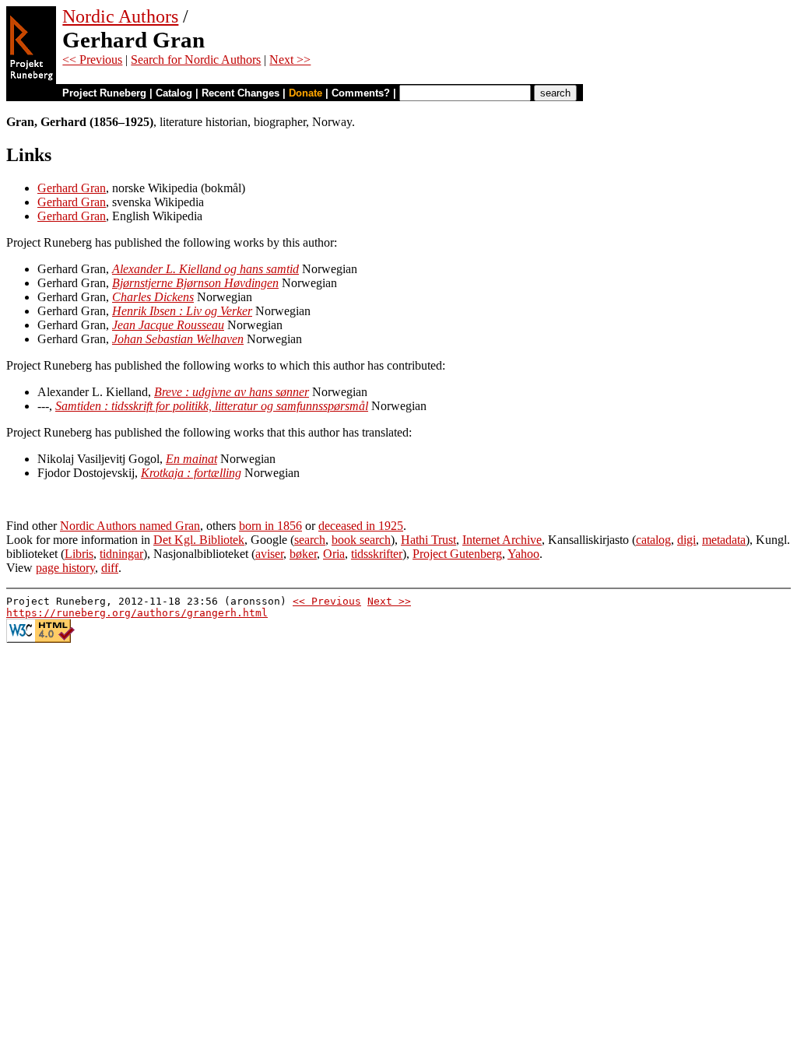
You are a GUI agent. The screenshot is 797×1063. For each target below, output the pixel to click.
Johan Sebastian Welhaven (178, 339)
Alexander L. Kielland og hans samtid (205, 268)
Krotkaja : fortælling (191, 472)
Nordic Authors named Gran (130, 525)
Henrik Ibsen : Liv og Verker (182, 310)
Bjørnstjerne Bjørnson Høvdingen (195, 282)
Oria (334, 553)
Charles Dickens (153, 296)
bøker (303, 553)
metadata (724, 539)
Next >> (290, 59)
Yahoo (523, 553)
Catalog (174, 93)
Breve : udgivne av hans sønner (231, 391)
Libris (79, 553)
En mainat (191, 458)
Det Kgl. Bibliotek (198, 539)
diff (109, 567)
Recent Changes (240, 93)
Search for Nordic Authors (196, 59)
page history (65, 567)
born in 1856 (270, 525)
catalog (653, 539)
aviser (269, 553)
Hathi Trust (428, 539)
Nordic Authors (120, 16)
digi (686, 539)
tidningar (121, 553)
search (309, 539)
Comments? (361, 93)
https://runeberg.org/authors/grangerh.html (137, 613)
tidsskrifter (376, 553)
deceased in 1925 (360, 525)
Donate (305, 93)
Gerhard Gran (71, 188)
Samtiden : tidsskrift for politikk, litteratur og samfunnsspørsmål (211, 405)
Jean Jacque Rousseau (168, 325)
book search (361, 539)
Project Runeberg (104, 93)
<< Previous (92, 59)
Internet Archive (502, 539)
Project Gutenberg (457, 553)
